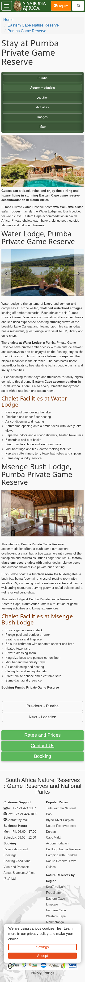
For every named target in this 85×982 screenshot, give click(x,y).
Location (42, 97)
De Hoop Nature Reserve (63, 849)
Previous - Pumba (42, 706)
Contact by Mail (18, 820)
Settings (42, 947)
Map (42, 126)
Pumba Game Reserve (27, 31)
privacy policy (37, 934)
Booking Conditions (17, 861)
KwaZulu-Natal (56, 887)
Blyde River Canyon (60, 820)
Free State (53, 892)
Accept (42, 955)
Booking (42, 756)
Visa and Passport (16, 867)
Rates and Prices (42, 735)
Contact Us (42, 745)
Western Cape (56, 916)
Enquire (64, 6)
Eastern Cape (55, 898)
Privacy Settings (42, 973)
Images (42, 117)
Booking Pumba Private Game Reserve (30, 687)
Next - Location (42, 717)
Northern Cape (56, 910)
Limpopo (52, 904)
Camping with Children (61, 855)
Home (8, 20)
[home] (29, 6)
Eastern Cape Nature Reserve (33, 25)
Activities (42, 107)
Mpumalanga (55, 922)
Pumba (42, 78)
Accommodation (42, 87)
